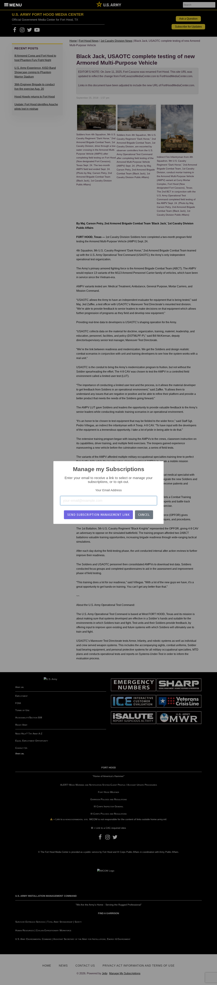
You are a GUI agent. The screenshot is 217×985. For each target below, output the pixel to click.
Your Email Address (108, 490)
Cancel (144, 515)
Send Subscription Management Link (98, 515)
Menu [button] (15, 5)
